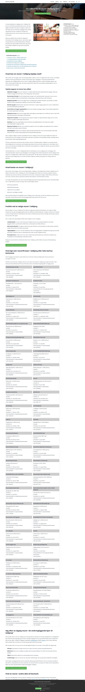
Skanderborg (34, 640)
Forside (52, 1)
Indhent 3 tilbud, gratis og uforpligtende (42, 13)
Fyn (61, 1)
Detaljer (53, 684)
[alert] (42, 686)
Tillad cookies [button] (38, 688)
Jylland (57, 1)
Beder (43, 640)
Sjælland (65, 1)
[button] (39, 686)
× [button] (84, 680)
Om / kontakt (72, 1)
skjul (18, 55)
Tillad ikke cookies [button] (46, 688)
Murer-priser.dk (10, 1)
